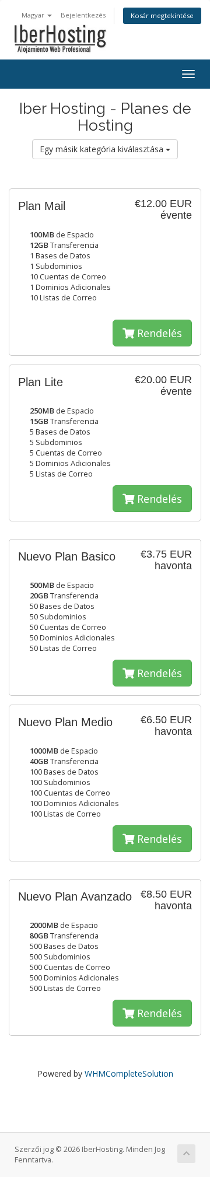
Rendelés (158, 333)
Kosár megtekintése (162, 15)
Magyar (34, 14)
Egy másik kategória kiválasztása (103, 149)
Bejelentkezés (83, 14)
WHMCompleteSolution (129, 1073)
